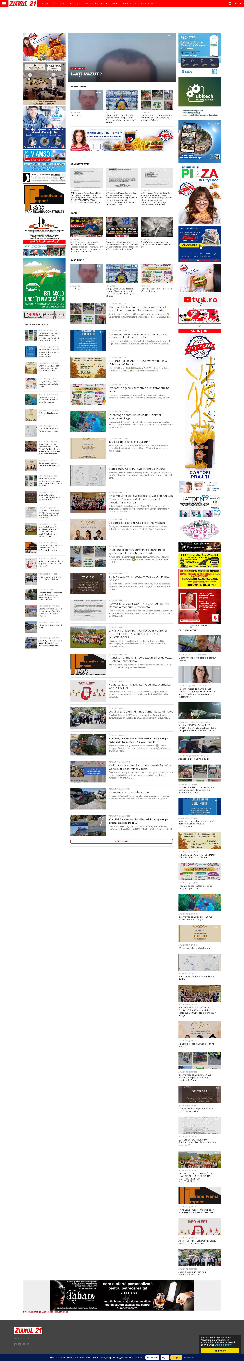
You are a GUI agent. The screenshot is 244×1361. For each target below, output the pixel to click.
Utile (141, 3)
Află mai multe (223, 1344)
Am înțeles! (220, 1350)
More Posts (121, 841)
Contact (152, 3)
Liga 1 (45, 1311)
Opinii (112, 3)
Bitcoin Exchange (32, 1311)
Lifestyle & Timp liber (94, 3)
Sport (122, 3)
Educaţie (75, 3)
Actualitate (48, 3)
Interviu (62, 3)
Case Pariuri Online (58, 1311)
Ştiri (132, 3)
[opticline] (121, 150)
